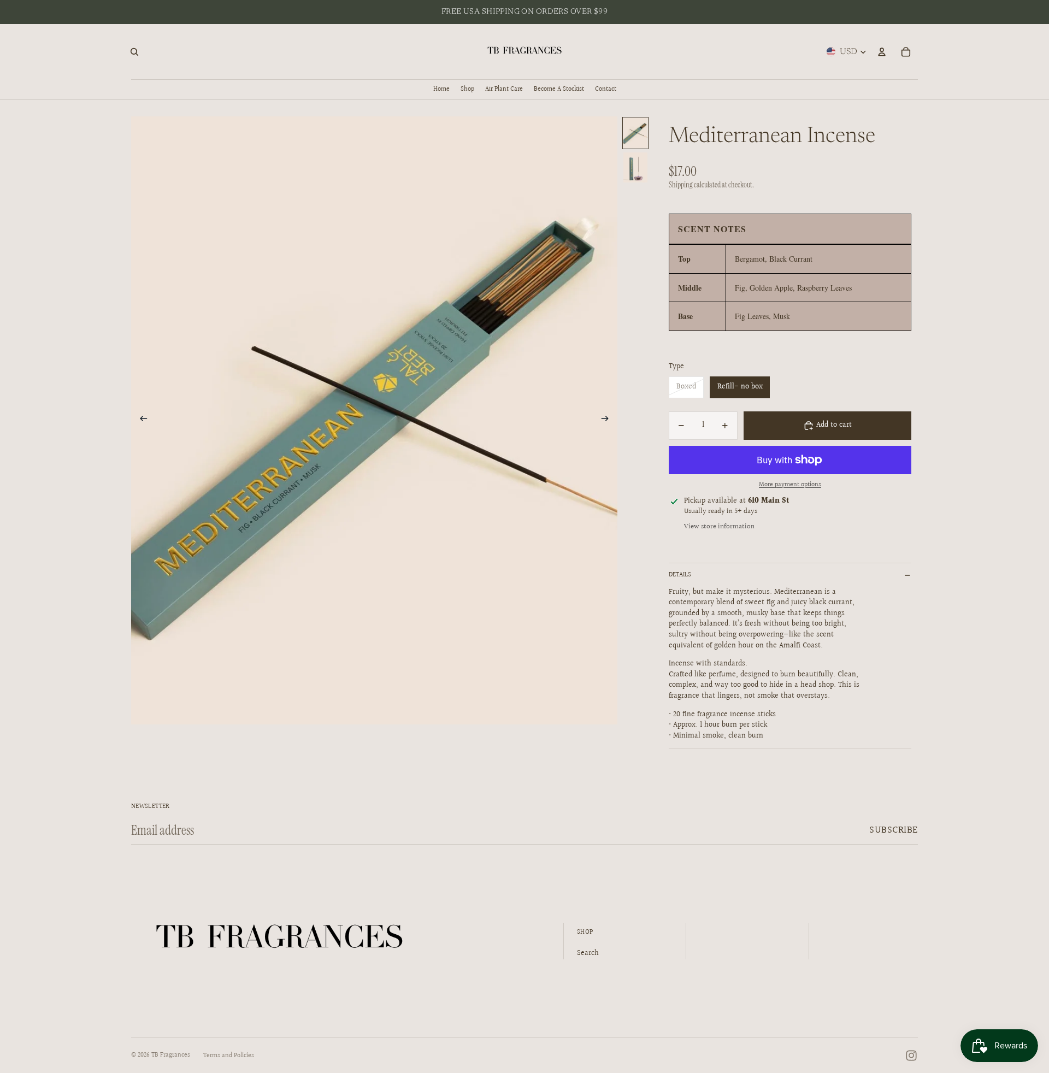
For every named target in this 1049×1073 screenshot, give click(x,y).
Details (680, 575)
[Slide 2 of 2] (635, 167)
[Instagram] (911, 1055)
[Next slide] (608, 421)
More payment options (790, 485)
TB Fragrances (170, 1055)
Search (588, 953)
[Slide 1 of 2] (635, 133)
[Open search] (134, 52)
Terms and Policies (228, 1056)
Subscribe (893, 830)
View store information (719, 526)
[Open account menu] (882, 52)
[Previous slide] (140, 421)
